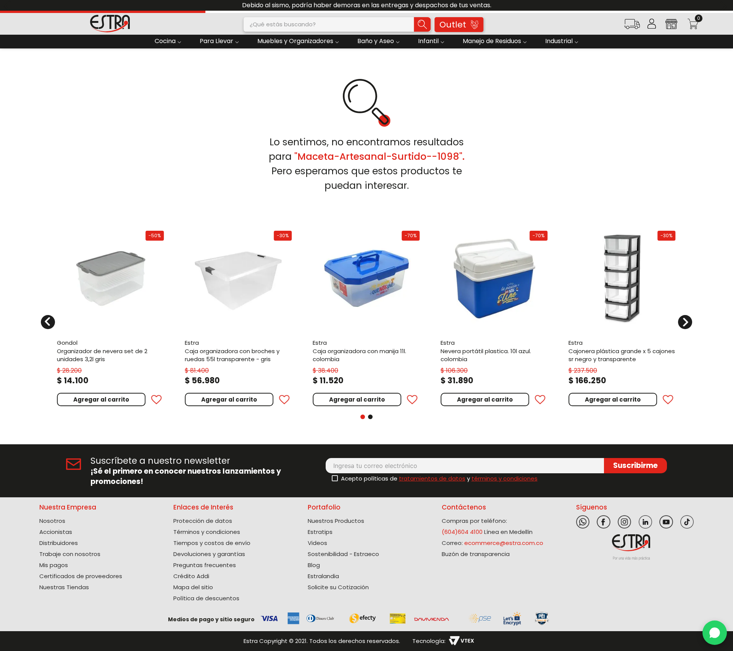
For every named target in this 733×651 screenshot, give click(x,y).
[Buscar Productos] (422, 24)
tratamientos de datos (432, 478)
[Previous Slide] (9, 5)
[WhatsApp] (714, 632)
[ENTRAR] (651, 23)
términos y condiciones (504, 478)
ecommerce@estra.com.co (503, 543)
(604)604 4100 (462, 532)
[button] (632, 26)
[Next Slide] (724, 5)
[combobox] (337, 24)
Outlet (452, 25)
